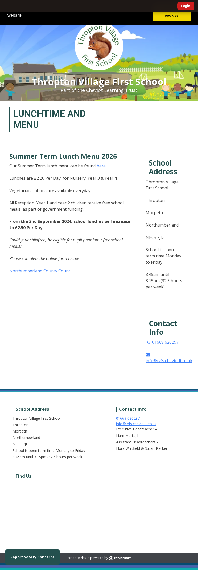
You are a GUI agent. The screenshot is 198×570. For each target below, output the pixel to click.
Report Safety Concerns (32, 557)
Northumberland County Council (40, 271)
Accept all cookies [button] (171, 12)
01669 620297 (165, 342)
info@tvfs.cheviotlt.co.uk (169, 361)
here (101, 166)
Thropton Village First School (99, 81)
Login (186, 6)
